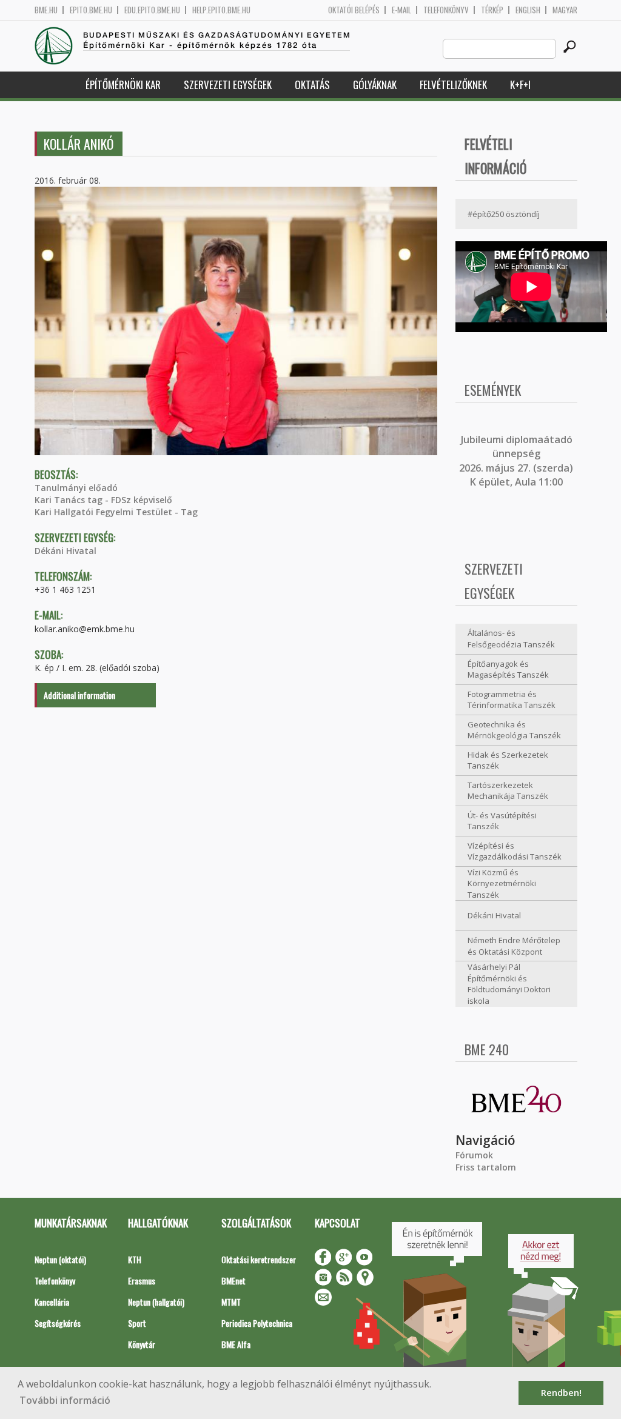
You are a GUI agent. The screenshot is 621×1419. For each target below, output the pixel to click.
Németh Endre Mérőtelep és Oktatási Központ (514, 946)
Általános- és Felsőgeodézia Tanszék (511, 638)
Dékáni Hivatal (65, 550)
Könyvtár (141, 1344)
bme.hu (46, 10)
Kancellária (52, 1301)
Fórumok (474, 1155)
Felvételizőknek (453, 84)
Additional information (79, 695)
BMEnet (233, 1280)
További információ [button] (64, 1400)
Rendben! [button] (561, 1392)
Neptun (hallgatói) (156, 1301)
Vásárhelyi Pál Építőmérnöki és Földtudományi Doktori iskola (509, 983)
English (527, 10)
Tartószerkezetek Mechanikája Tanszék (508, 791)
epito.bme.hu (91, 10)
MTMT (231, 1301)
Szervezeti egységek (228, 84)
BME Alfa (235, 1344)
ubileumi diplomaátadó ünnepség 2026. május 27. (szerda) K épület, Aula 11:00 (516, 461)
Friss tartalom (485, 1167)
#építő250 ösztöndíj (504, 214)
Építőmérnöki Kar (123, 84)
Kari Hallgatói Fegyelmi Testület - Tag (116, 512)
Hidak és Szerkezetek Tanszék (508, 760)
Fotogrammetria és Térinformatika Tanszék (512, 700)
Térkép (492, 10)
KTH (134, 1259)
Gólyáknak (375, 84)
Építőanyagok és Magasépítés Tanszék (508, 669)
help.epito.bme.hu (221, 10)
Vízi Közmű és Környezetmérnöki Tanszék (502, 883)
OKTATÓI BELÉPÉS (354, 10)
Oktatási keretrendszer (258, 1259)
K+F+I (520, 84)
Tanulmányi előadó (76, 487)
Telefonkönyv (446, 10)
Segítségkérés (58, 1323)
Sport (137, 1323)
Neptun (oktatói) (60, 1259)
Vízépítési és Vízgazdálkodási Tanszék (515, 851)
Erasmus (141, 1280)
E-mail (401, 10)
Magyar (564, 10)
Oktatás (312, 84)
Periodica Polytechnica (256, 1323)
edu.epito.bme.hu (152, 10)
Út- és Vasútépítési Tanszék (502, 821)
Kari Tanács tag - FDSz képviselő (103, 500)
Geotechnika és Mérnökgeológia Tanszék (514, 730)
